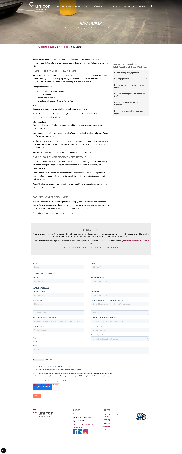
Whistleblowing (78, 427)
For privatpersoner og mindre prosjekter (73, 6)
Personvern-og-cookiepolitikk (83, 424)
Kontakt (141, 6)
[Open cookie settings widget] (3, 450)
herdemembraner (64, 141)
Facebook (75, 431)
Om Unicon (128, 6)
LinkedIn (80, 431)
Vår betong (98, 6)
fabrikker (41, 213)
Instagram (85, 431)
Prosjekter (113, 6)
